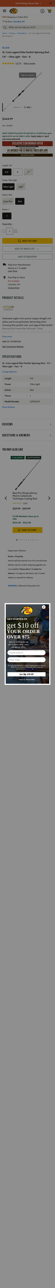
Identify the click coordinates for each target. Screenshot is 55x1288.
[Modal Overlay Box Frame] (27, 644)
